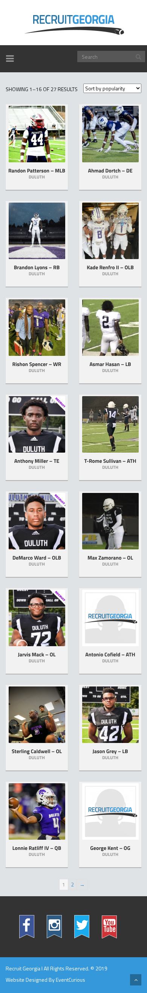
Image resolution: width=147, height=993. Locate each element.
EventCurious (70, 980)
